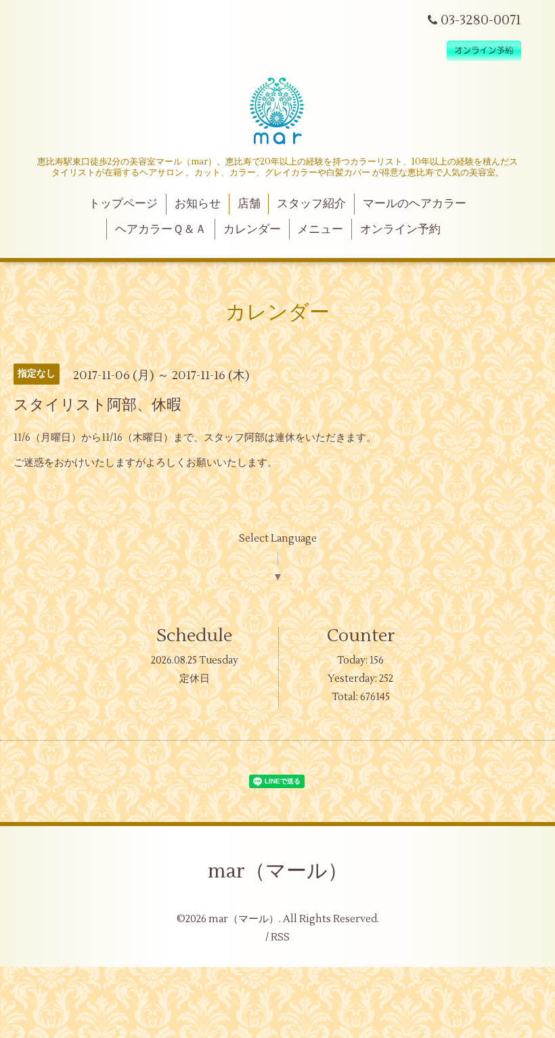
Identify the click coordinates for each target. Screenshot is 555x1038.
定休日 (194, 678)
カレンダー (252, 229)
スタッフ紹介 (311, 203)
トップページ (123, 203)
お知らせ (198, 203)
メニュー (320, 229)
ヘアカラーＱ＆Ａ (160, 229)
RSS (280, 937)
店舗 (249, 203)
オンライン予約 (400, 229)
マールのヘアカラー (414, 203)
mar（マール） (278, 871)
